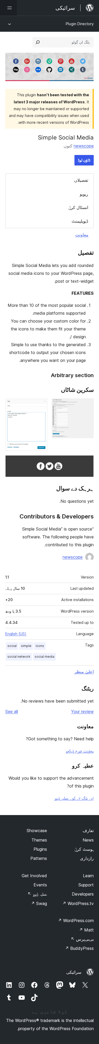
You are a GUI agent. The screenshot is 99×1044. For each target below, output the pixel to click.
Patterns (38, 858)
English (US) (15, 633)
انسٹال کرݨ (78, 207)
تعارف (88, 830)
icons (40, 646)
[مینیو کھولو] (8, 8)
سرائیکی (73, 972)
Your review (82, 711)
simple (26, 646)
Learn (88, 875)
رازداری (87, 858)
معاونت (81, 234)
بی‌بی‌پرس (82, 939)
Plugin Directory (80, 24)
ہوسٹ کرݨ (84, 849)
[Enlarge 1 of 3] (86, 405)
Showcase (37, 830)
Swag (39, 903)
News (88, 840)
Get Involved (34, 875)
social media (44, 656)
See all (11, 711)
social (12, 646)
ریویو (84, 194)
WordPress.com (76, 920)
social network (18, 656)
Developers (83, 894)
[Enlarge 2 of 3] (40, 405)
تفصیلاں (81, 180)
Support (86, 884)
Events (40, 884)
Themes (39, 840)
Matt (86, 930)
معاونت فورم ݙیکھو (80, 750)
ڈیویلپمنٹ (80, 221)
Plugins (40, 849)
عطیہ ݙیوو (37, 894)
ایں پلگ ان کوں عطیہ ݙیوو (74, 798)
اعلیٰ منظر (84, 671)
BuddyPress (79, 948)
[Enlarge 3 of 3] (86, 462)
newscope (84, 145)
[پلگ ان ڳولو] (37, 42)
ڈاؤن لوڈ (84, 160)
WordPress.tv (78, 903)
